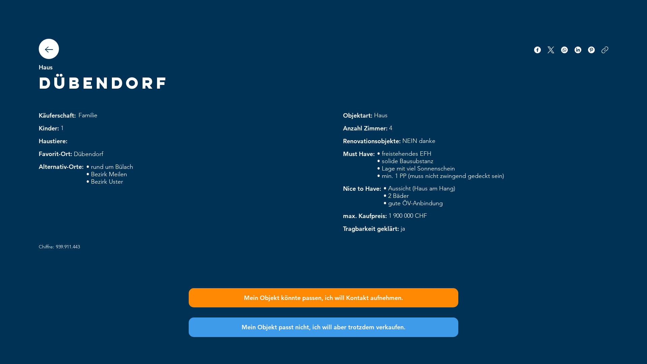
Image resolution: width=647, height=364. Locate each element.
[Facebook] (537, 50)
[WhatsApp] (564, 50)
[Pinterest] (591, 50)
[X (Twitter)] (551, 50)
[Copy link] (605, 50)
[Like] (49, 49)
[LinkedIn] (578, 50)
